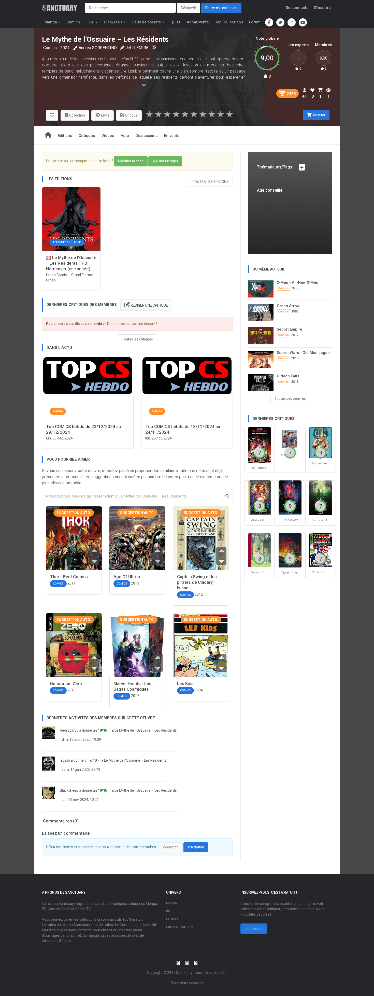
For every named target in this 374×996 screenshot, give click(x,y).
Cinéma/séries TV (179, 927)
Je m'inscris (253, 929)
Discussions (146, 135)
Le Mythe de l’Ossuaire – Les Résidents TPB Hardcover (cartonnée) (71, 263)
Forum (255, 22)
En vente (171, 135)
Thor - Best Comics (69, 576)
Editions (65, 135)
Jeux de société (146, 22)
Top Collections (229, 22)
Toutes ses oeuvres (290, 398)
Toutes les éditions (210, 182)
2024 (64, 47)
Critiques (87, 135)
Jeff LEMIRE (136, 47)
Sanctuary (184, 973)
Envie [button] (105, 115)
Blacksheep (69, 790)
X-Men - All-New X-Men (297, 282)
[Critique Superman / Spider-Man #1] (290, 438)
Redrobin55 (69, 730)
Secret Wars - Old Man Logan (303, 352)
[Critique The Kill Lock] (290, 497)
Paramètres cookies (187, 983)
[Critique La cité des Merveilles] (259, 497)
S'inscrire (322, 7)
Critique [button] (131, 115)
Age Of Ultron (126, 576)
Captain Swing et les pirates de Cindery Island (197, 582)
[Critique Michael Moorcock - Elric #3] (320, 442)
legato (65, 760)
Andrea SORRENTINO (98, 47)
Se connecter (298, 7)
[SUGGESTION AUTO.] (74, 548)
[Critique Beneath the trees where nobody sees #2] (259, 549)
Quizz (175, 22)
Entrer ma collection (221, 8)
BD (91, 22)
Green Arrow (288, 306)
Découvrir (188, 8)
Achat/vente (198, 22)
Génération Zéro (66, 683)
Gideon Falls (288, 376)
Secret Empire (289, 329)
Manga (51, 22)
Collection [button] (76, 115)
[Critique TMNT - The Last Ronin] (290, 550)
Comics (73, 22)
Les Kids (185, 683)
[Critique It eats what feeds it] (320, 497)
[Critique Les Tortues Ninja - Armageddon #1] (259, 444)
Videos (108, 135)
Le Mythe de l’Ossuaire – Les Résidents (145, 730)
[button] (52, 115)
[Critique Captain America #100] (320, 549)
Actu (125, 135)
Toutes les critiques (137, 339)
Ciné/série (113, 22)
